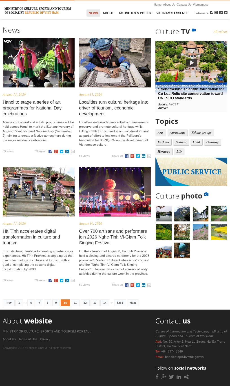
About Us (169, 4)
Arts (161, 132)
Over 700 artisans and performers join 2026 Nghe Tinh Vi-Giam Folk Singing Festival (113, 237)
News (93, 13)
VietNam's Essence (172, 13)
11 (75, 302)
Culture (173, 31)
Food (196, 142)
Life (179, 151)
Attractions (177, 132)
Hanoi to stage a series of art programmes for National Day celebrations (32, 108)
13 (95, 302)
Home (157, 4)
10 (65, 303)
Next (133, 302)
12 (85, 302)
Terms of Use (27, 339)
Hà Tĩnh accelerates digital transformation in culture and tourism (31, 237)
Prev (9, 302)
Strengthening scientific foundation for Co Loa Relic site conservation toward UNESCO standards (191, 93)
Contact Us (184, 4)
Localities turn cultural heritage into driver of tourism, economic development (113, 108)
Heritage (164, 151)
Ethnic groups (202, 132)
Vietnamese (200, 4)
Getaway (212, 142)
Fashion (163, 142)
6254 (120, 302)
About (108, 13)
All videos (220, 31)
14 (104, 302)
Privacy (45, 339)
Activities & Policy (135, 13)
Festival (180, 142)
